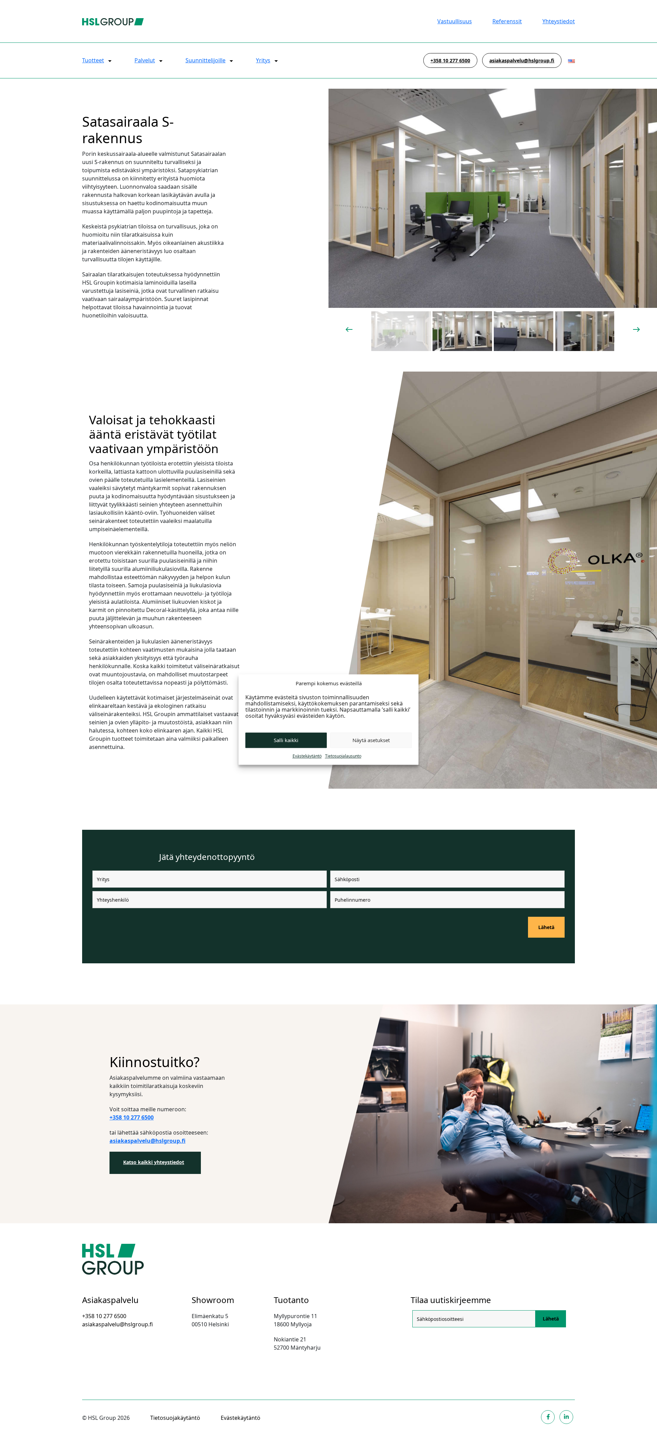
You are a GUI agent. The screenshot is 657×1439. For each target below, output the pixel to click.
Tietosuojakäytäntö (175, 1418)
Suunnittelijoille (205, 60)
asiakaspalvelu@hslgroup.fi (521, 60)
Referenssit (507, 21)
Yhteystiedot (558, 21)
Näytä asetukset (371, 740)
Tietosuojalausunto (343, 756)
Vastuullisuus (454, 21)
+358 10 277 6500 (450, 60)
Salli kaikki (286, 740)
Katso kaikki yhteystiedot (153, 1162)
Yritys (263, 60)
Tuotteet (93, 60)
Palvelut (144, 60)
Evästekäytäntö (307, 756)
